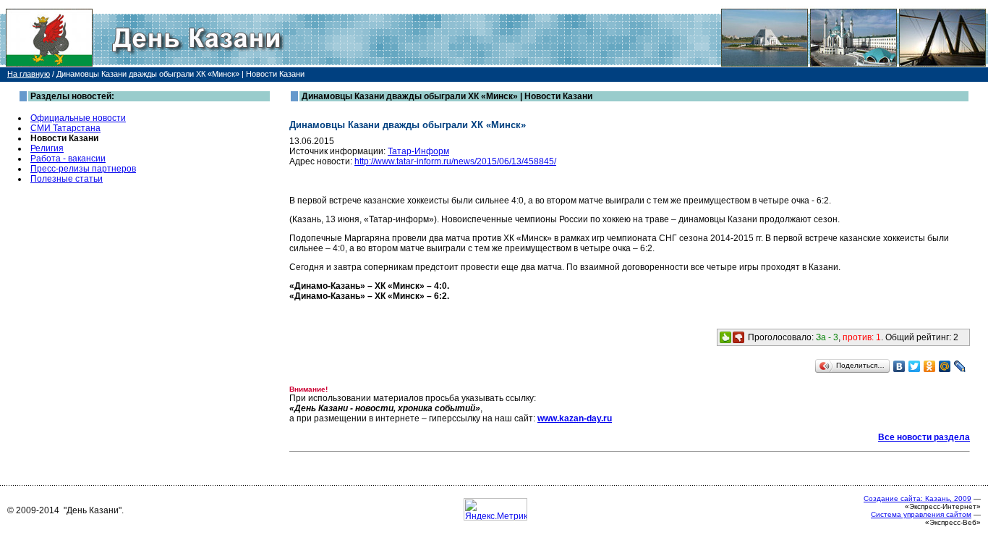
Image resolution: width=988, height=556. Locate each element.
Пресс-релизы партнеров (83, 169)
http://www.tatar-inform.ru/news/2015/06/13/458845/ (455, 161)
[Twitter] (914, 366)
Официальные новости (78, 118)
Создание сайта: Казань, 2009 (917, 498)
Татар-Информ (418, 151)
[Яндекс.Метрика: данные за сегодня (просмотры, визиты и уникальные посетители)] (495, 509)
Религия (47, 148)
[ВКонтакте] (899, 366)
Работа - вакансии (68, 158)
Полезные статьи (66, 179)
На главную (28, 74)
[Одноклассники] (929, 366)
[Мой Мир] (945, 366)
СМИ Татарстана (65, 128)
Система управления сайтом (921, 514)
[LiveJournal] (960, 366)
